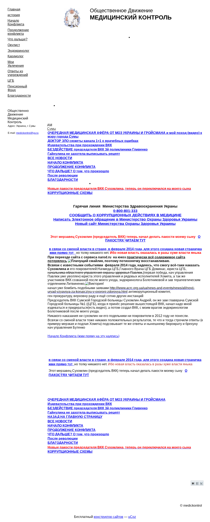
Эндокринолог (18, 50)
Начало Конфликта (16, 22)
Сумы (51, 128)
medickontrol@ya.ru (27, 133)
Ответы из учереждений (18, 73)
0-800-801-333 (125, 211)
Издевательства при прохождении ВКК (80, 145)
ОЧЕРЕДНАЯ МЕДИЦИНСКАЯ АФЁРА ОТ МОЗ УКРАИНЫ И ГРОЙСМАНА (106, 399)
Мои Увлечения (16, 63)
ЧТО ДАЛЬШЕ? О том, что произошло (78, 171)
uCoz (132, 517)
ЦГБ (11, 80)
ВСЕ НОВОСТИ (60, 158)
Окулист (14, 45)
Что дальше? (17, 39)
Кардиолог (16, 56)
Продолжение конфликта (18, 31)
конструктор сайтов (108, 517)
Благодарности (19, 95)
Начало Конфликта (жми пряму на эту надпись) (83, 336)
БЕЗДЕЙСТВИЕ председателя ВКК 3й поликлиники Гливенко (98, 149)
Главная (14, 9)
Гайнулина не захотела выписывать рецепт (84, 153)
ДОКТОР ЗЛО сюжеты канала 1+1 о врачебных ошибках (93, 141)
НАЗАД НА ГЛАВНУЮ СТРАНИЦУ (75, 417)
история (14, 15)
